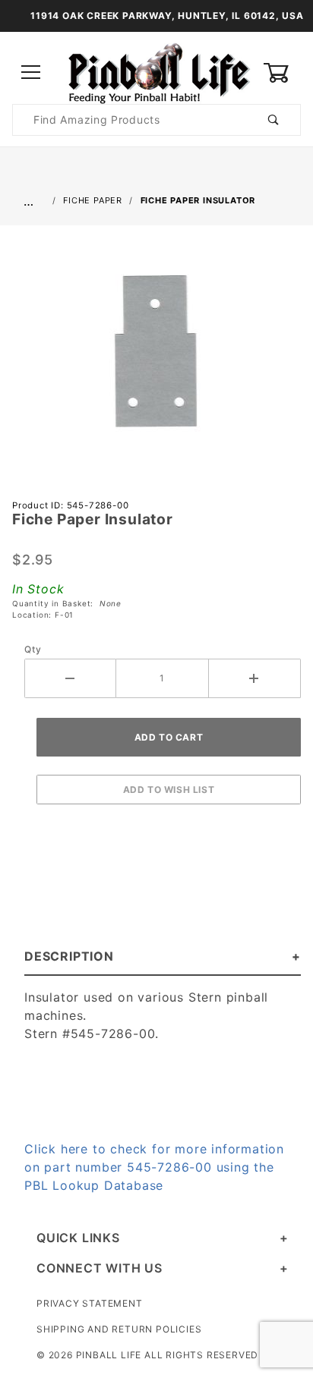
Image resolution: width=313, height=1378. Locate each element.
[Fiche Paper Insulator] (156, 359)
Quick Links (78, 1237)
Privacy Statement (89, 1303)
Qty (32, 649)
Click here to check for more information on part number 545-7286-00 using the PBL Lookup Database (154, 1167)
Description (69, 956)
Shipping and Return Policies (118, 1329)
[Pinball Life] (156, 71)
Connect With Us (99, 1268)
